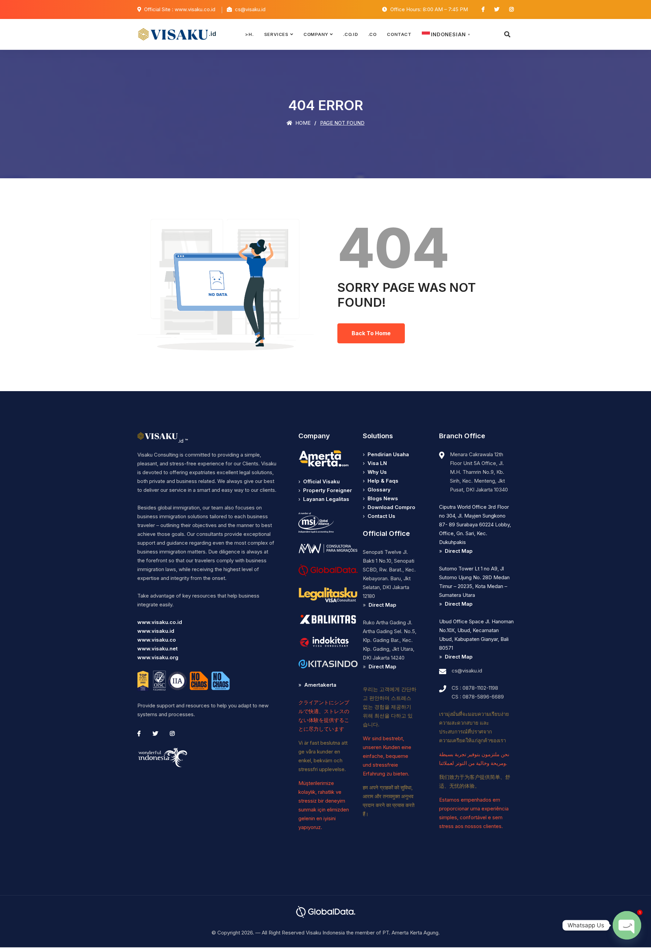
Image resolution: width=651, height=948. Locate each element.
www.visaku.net (157, 648)
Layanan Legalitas (326, 499)
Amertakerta (320, 685)
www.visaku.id (155, 631)
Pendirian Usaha (388, 454)
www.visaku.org (157, 657)
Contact (399, 34)
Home (302, 123)
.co (372, 34)
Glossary (379, 489)
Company (315, 34)
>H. (249, 34)
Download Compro (391, 507)
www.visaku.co (156, 640)
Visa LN (377, 463)
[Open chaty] (627, 925)
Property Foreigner (327, 490)
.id (212, 33)
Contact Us (381, 516)
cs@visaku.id (467, 670)
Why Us (377, 472)
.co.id (350, 34)
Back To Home (371, 333)
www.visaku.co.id (159, 622)
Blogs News (383, 498)
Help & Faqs (383, 481)
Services (276, 34)
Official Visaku (321, 481)
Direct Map (382, 605)
